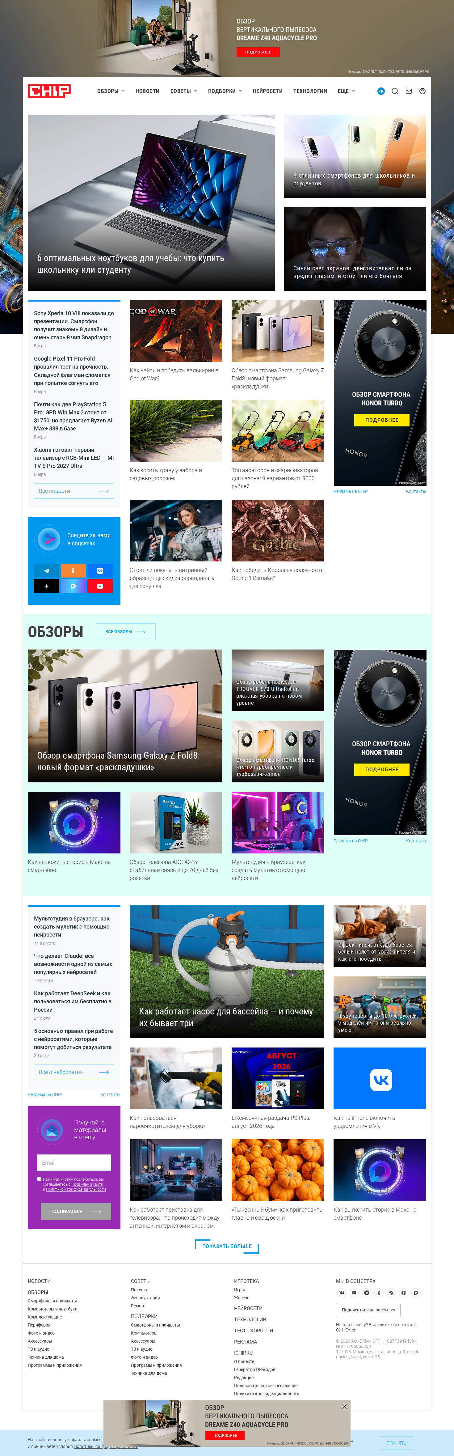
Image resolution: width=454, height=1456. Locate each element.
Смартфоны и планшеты (52, 1300)
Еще (343, 91)
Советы (180, 91)
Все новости (54, 491)
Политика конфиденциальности (266, 1393)
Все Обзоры (118, 631)
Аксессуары (40, 1341)
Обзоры (108, 91)
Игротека (246, 1281)
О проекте (244, 1361)
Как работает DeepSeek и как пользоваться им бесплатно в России (72, 1001)
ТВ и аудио (38, 1349)
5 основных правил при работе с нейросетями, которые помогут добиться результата (73, 1039)
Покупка (140, 1289)
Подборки (222, 91)
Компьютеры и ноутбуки (53, 1308)
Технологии (310, 91)
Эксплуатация (145, 1297)
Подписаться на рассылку (368, 1309)
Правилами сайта (87, 1184)
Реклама (245, 1342)
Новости (148, 91)
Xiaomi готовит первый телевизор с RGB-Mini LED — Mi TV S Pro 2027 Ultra (74, 458)
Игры (239, 1289)
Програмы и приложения (156, 1365)
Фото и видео (41, 1333)
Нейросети (268, 91)
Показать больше (227, 1246)
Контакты (416, 491)
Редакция (244, 1377)
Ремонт (138, 1305)
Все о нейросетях (61, 1072)
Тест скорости (253, 1331)
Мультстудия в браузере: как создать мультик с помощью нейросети (72, 926)
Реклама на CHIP (351, 491)
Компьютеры (144, 1333)
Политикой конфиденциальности (76, 1189)
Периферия (39, 1325)
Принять (396, 1443)
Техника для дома (46, 1357)
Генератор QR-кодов (254, 1369)
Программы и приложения (55, 1365)
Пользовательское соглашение (265, 1385)
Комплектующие (45, 1316)
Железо (242, 1297)
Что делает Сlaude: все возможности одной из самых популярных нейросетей (73, 964)
